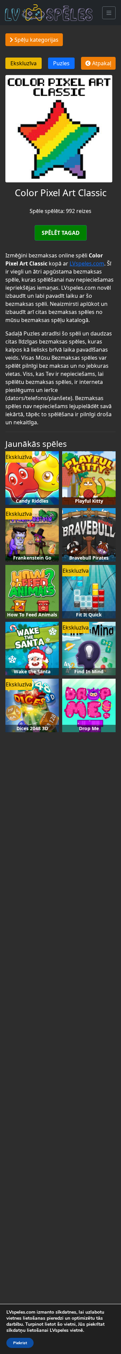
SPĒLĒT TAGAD (61, 233)
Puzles (61, 63)
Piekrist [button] (20, 1343)
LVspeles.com (87, 263)
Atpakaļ (101, 63)
